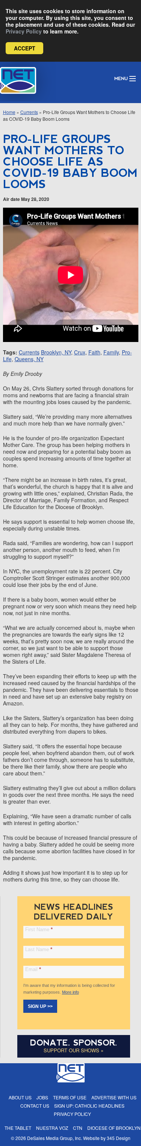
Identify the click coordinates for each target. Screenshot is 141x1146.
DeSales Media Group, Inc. (54, 1138)
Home (9, 112)
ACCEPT (24, 48)
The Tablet (18, 1128)
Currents (29, 112)
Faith (94, 352)
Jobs (42, 1097)
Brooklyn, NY (56, 352)
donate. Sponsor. (73, 1042)
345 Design (118, 1138)
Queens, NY (29, 359)
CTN (77, 1128)
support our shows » (73, 1050)
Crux (79, 352)
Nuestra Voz (52, 1128)
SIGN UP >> (40, 1006)
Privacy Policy (24, 31)
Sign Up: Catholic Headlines (89, 1105)
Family (111, 352)
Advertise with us (113, 1097)
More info (70, 992)
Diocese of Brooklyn (114, 1128)
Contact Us (34, 1105)
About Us (20, 1097)
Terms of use (69, 1097)
